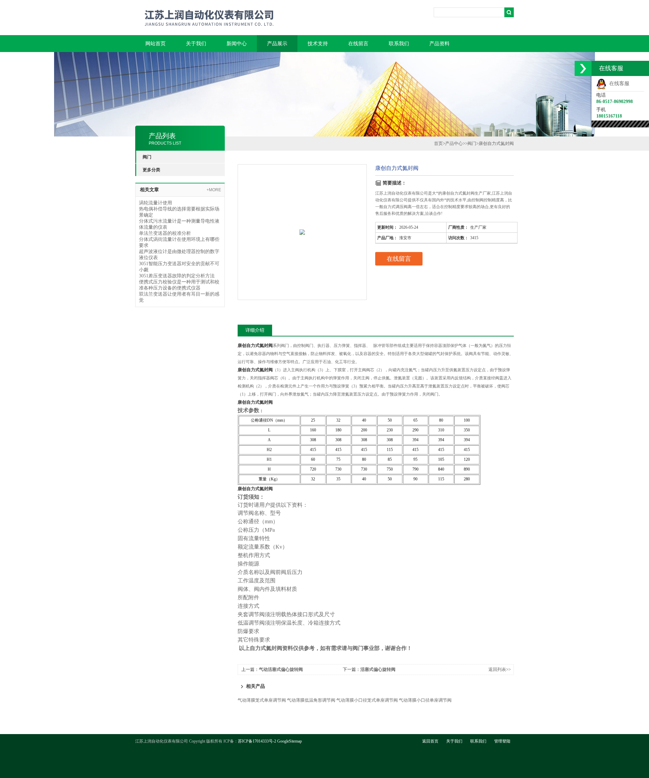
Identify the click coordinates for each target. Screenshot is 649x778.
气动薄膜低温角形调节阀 (311, 700)
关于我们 (196, 43)
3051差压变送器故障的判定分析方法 (177, 275)
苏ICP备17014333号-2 (257, 741)
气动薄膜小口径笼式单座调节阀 (367, 700)
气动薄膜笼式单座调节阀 (262, 700)
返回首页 (430, 741)
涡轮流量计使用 (155, 202)
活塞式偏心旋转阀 (377, 669)
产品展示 (277, 43)
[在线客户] (583, 68)
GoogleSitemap (289, 741)
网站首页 (155, 43)
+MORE (214, 189)
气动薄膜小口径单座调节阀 (425, 700)
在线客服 (617, 83)
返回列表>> (499, 669)
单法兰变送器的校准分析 (165, 233)
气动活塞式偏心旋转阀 (281, 669)
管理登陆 (502, 741)
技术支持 (318, 43)
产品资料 (439, 43)
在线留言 (358, 43)
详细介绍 (254, 330)
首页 (438, 143)
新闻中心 (236, 43)
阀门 (471, 143)
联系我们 (399, 43)
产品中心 (454, 143)
